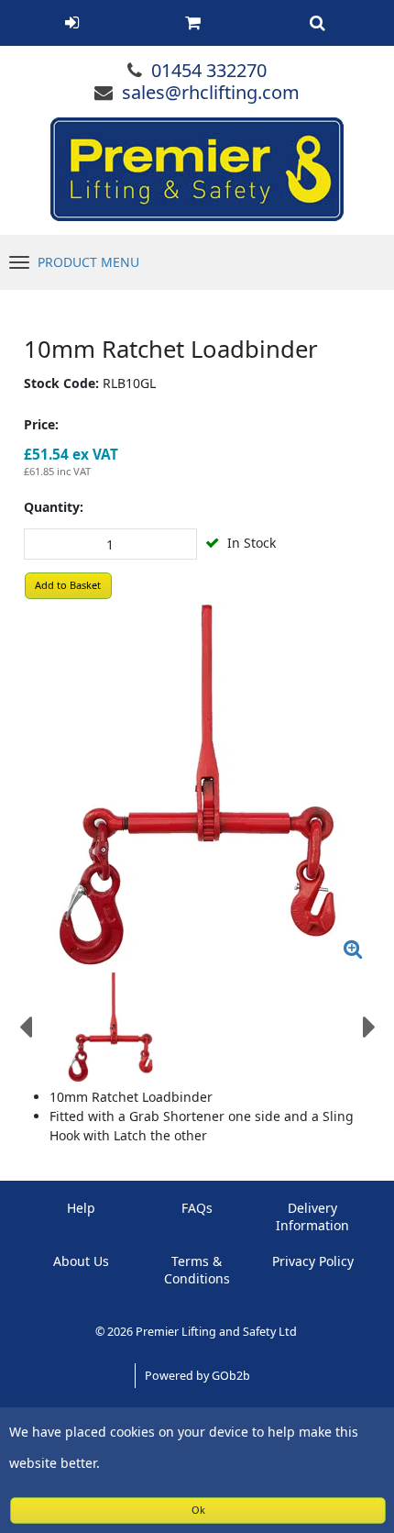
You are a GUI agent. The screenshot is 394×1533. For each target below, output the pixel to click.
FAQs (197, 1207)
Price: (41, 424)
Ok (198, 1509)
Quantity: (53, 507)
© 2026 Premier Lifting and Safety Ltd (197, 1331)
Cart (193, 23)
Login (72, 23)
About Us (81, 1261)
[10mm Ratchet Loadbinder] (197, 786)
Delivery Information (312, 1216)
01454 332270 (209, 70)
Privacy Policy (313, 1261)
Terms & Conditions (197, 1269)
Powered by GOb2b (197, 1375)
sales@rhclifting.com (211, 92)
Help (81, 1207)
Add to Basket (68, 585)
